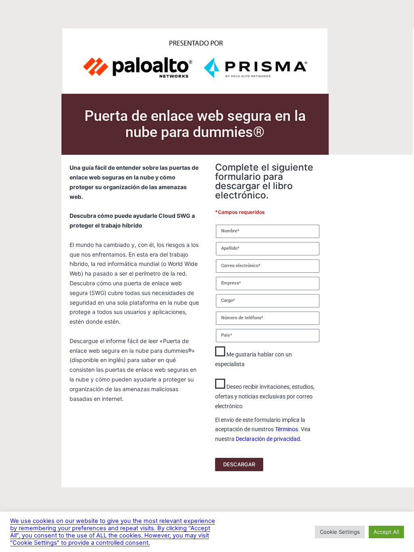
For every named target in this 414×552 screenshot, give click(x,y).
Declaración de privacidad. (269, 439)
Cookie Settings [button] (340, 532)
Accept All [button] (386, 532)
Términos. (287, 429)
